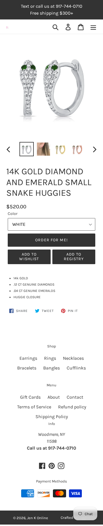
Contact (75, 397)
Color (12, 213)
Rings (50, 358)
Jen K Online (37, 518)
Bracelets (26, 368)
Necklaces (73, 358)
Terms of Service (34, 407)
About (53, 397)
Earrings (28, 358)
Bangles (51, 368)
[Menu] (93, 26)
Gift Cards (30, 397)
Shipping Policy (51, 416)
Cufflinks (76, 368)
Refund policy (72, 407)
